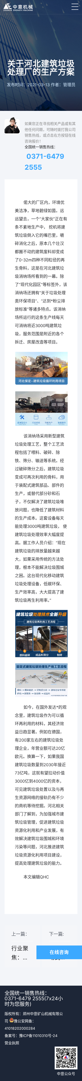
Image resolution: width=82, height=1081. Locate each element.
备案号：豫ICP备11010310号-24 (31, 1035)
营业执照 (12, 1043)
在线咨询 (59, 952)
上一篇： (20, 949)
